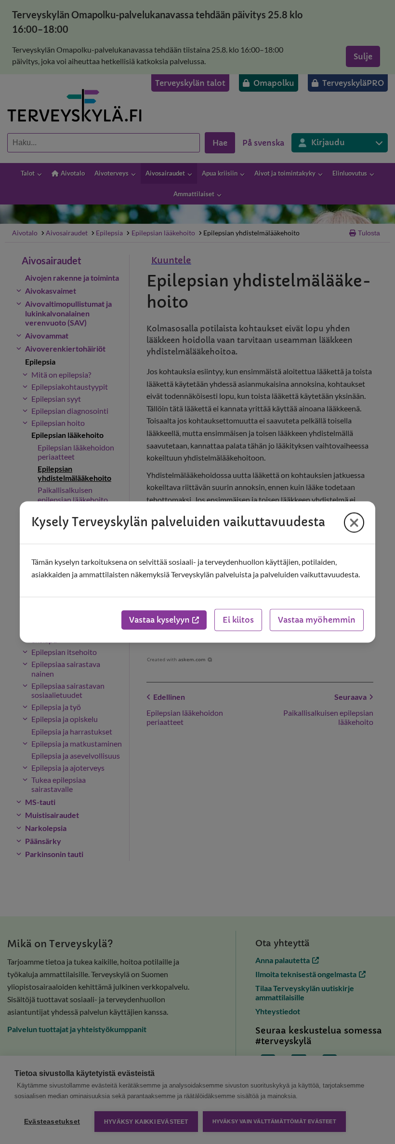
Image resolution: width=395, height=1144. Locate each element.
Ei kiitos (238, 620)
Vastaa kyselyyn (159, 620)
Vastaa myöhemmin (317, 620)
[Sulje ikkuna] (354, 522)
